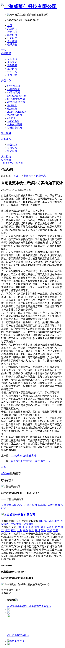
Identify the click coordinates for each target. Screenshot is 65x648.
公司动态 (12, 147)
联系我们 (12, 44)
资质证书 (12, 65)
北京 (18, 527)
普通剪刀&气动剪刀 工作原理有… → (30, 461)
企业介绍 (12, 59)
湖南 (25, 530)
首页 (9, 25)
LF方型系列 (13, 86)
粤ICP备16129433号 (49, 521)
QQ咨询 (18, 163)
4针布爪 (11, 118)
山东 (19, 530)
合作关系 (12, 71)
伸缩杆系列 (13, 121)
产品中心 (12, 32)
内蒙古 (50, 527)
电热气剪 (12, 108)
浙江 (7, 530)
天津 (24, 527)
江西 (55, 530)
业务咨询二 (35, 606)
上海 (30, 527)
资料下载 (12, 75)
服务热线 (7, 163)
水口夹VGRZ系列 (16, 111)
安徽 (49, 530)
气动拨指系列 (14, 115)
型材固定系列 (14, 127)
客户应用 (12, 35)
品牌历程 (12, 28)
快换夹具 (12, 105)
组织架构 (12, 68)
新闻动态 (12, 38)
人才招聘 (12, 41)
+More (5, 473)
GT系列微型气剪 (16, 102)
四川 (37, 530)
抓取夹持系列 (14, 124)
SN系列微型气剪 (16, 99)
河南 (43, 530)
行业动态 (12, 144)
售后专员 (46, 606)
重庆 (36, 527)
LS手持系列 (13, 92)
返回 (3, 467)
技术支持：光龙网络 (22, 524)
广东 (57, 527)
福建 (13, 530)
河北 (43, 527)
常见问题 (12, 151)
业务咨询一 (23, 606)
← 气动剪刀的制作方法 (23, 455)
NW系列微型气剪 (16, 96)
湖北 (31, 530)
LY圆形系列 (13, 89)
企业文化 (12, 62)
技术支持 (12, 606)
